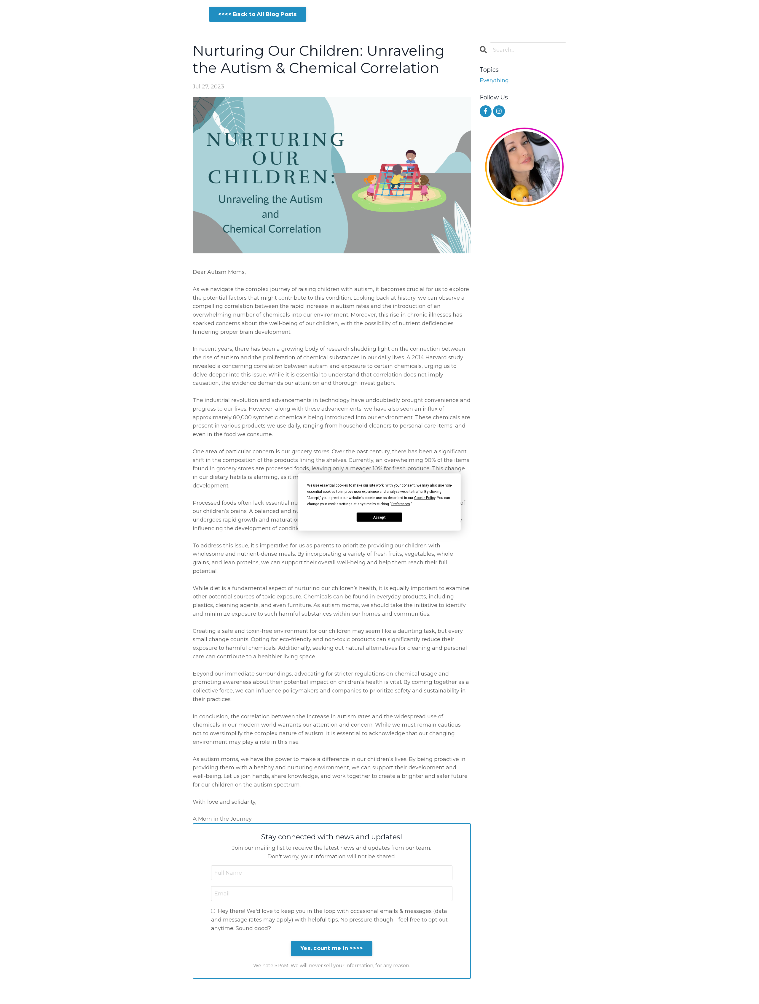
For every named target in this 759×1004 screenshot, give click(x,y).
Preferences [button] (400, 504)
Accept (379, 517)
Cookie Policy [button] (424, 498)
